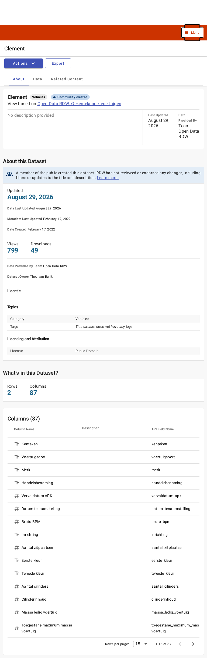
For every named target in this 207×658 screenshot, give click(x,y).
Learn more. (108, 177)
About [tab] (19, 79)
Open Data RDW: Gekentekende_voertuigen (79, 103)
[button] (192, 32)
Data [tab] (37, 79)
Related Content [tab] (67, 79)
